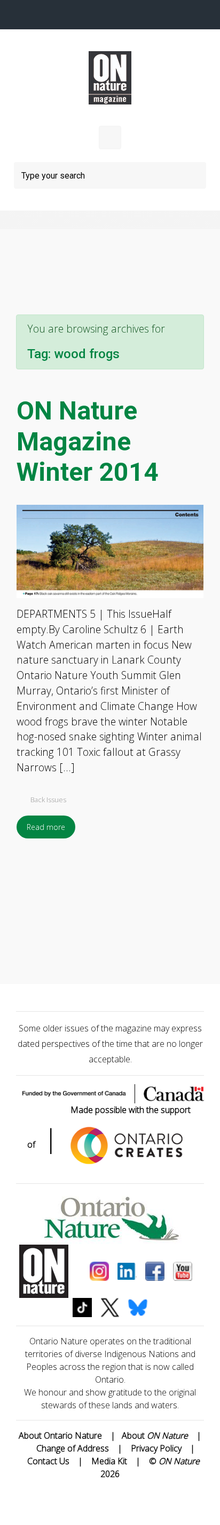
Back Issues (48, 799)
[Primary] (110, 137)
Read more (46, 827)
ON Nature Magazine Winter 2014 (88, 441)
